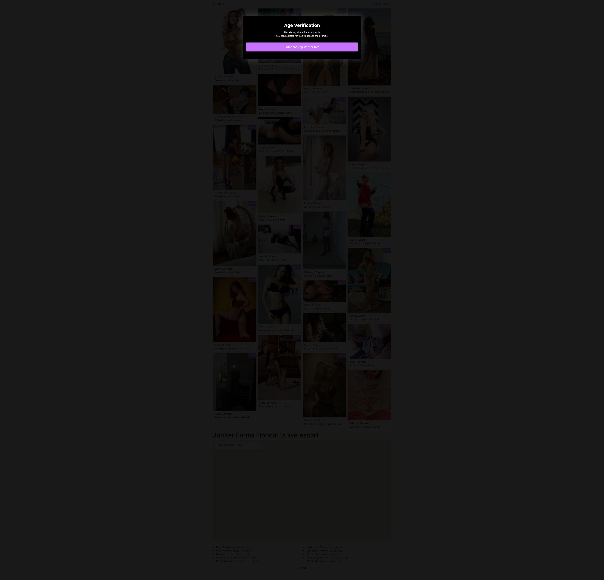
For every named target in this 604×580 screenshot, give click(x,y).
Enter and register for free (302, 47)
